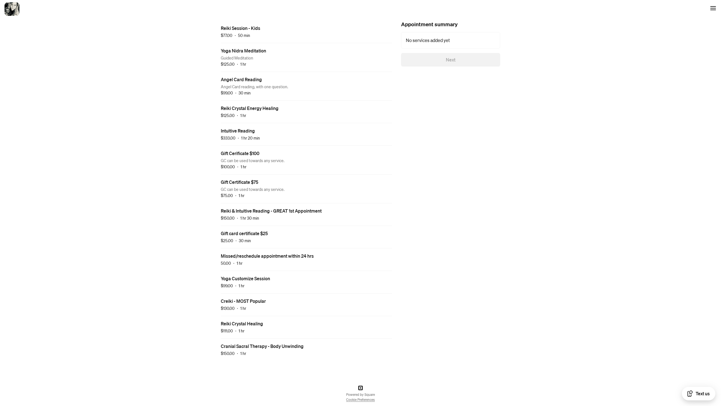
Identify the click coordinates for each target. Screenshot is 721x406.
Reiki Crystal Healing (242, 323)
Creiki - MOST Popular (243, 301)
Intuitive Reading (238, 131)
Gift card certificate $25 (244, 233)
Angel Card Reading (241, 79)
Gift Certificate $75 (239, 182)
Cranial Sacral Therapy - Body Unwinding (262, 346)
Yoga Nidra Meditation (243, 51)
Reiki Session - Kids (240, 28)
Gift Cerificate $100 (240, 153)
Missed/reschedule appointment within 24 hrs (267, 256)
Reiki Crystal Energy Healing (250, 108)
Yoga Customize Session (245, 278)
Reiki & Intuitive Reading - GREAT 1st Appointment (271, 211)
